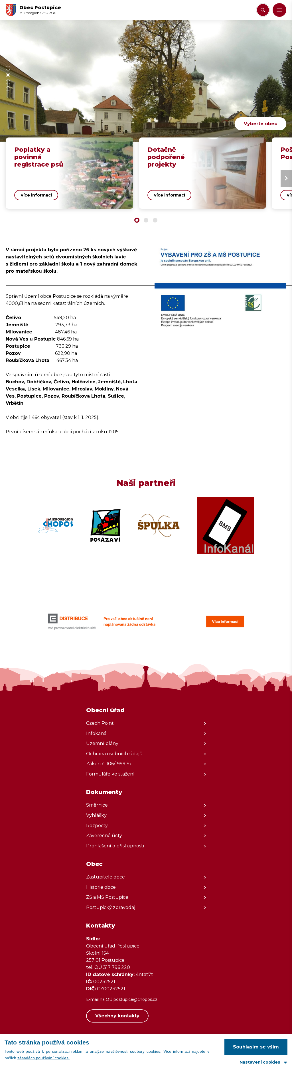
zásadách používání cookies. (43, 1058)
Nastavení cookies (260, 1062)
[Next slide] (286, 178)
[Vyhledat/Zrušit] (263, 10)
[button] (279, 10)
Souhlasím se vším (256, 1047)
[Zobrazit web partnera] (55, 525)
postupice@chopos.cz (135, 999)
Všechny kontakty (117, 1016)
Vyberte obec (260, 123)
